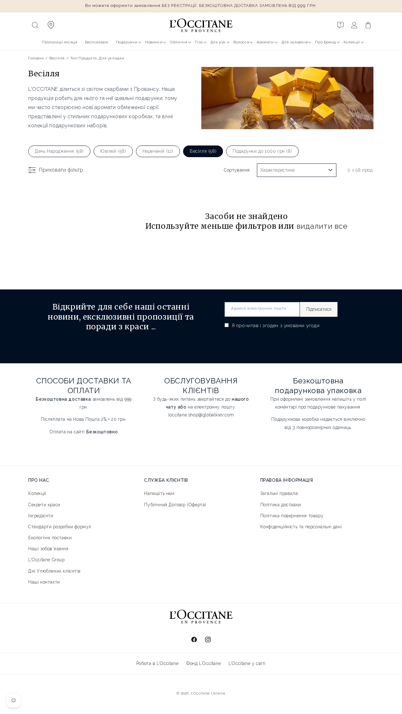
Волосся (241, 42)
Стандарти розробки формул (59, 526)
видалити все (322, 226)
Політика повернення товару (292, 515)
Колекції (352, 42)
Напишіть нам (159, 493)
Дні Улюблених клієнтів (54, 570)
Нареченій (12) (158, 151)
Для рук (218, 42)
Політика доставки (280, 504)
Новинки (153, 42)
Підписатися (318, 309)
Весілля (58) (203, 151)
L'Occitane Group (46, 559)
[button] (35, 25)
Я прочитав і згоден (275, 325)
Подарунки (127, 42)
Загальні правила (279, 493)
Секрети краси (44, 504)
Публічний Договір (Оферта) (175, 504)
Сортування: (237, 170)
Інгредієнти (40, 515)
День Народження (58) (59, 151)
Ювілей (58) (113, 151)
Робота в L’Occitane (157, 663)
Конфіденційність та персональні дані (301, 526)
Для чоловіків (294, 42)
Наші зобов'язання (48, 548)
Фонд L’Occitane (203, 663)
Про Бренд (325, 42)
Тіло (199, 42)
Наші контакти (44, 581)
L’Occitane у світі (247, 663)
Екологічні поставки (50, 537)
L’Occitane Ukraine (208, 693)
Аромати (265, 42)
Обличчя (178, 42)
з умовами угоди (300, 325)
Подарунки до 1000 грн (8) (262, 151)
